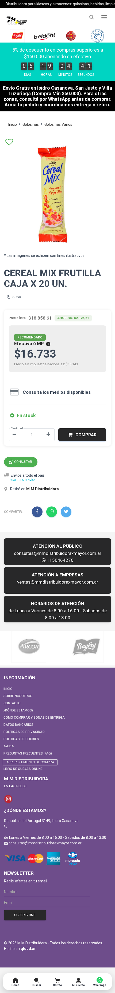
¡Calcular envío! (22, 480)
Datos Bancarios (18, 725)
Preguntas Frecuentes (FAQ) (27, 753)
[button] (82, 434)
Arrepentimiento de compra (30, 762)
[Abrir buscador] (91, 17)
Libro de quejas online (23, 769)
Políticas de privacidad (24, 732)
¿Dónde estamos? (18, 710)
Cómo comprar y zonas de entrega (34, 717)
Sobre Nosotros (17, 696)
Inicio (12, 124)
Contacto (12, 703)
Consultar (22, 462)
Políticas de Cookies (21, 739)
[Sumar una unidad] (48, 434)
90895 (16, 297)
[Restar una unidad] (14, 434)
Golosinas (30, 124)
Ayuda (8, 746)
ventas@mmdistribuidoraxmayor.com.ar (57, 582)
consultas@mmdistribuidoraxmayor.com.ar (57, 553)
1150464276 (60, 560)
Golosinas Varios (58, 124)
